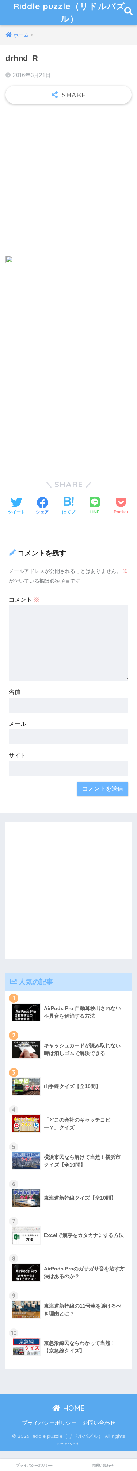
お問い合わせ (99, 1423)
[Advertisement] (68, 181)
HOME (73, 1408)
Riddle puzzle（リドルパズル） (69, 12)
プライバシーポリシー (49, 1423)
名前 (14, 692)
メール (17, 724)
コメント (24, 600)
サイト (17, 755)
